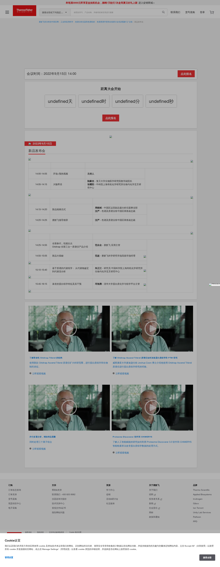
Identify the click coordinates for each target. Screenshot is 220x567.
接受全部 (207, 557)
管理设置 (9, 557)
